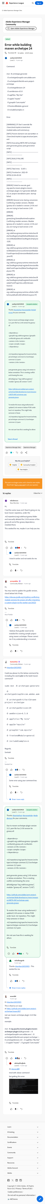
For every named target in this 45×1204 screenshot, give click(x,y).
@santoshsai (18, 310)
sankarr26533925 (16, 58)
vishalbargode (19, 960)
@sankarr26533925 (14, 667)
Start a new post (20, 485)
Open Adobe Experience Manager (22, 28)
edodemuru (14, 500)
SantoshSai (14, 662)
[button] (12, 53)
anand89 (13, 996)
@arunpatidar (26, 310)
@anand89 (15, 1069)
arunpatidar (14, 581)
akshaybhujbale (19, 1063)
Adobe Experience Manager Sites (12, 10)
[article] (22, 524)
